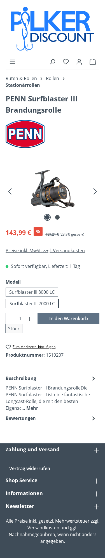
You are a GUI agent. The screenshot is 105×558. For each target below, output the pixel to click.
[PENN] (52, 134)
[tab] (51, 393)
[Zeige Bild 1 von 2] (47, 217)
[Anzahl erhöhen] (30, 318)
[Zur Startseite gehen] (52, 29)
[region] (52, 190)
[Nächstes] (95, 191)
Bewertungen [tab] (21, 418)
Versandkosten (43, 528)
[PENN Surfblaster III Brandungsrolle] (52, 190)
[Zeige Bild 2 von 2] (57, 217)
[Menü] (12, 61)
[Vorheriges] (10, 191)
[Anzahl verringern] (11, 318)
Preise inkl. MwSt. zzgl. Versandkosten (45, 250)
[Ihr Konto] (79, 61)
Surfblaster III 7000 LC (32, 303)
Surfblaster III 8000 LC (32, 292)
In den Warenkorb (68, 318)
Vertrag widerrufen (29, 468)
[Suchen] (52, 61)
